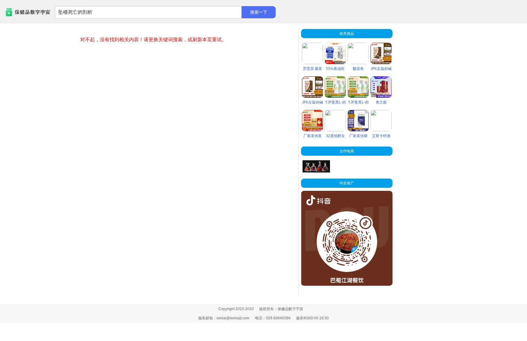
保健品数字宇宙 (18, 12)
